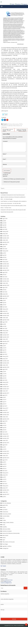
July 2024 (4, 253)
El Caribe (4, 520)
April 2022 (4, 289)
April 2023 (4, 274)
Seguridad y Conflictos (6, 546)
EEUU (3, 518)
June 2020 (4, 326)
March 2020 (4, 328)
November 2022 (5, 281)
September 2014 (5, 457)
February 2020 (5, 330)
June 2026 (4, 222)
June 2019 (4, 347)
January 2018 (5, 384)
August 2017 (4, 395)
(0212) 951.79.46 (8, 580)
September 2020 (5, 319)
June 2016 (4, 425)
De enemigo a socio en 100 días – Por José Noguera (7, 130)
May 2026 (4, 225)
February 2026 (5, 231)
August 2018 (4, 369)
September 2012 (5, 494)
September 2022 (5, 285)
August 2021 (4, 298)
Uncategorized (5, 548)
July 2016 (4, 423)
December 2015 (5, 436)
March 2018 (4, 380)
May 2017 (4, 401)
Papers (3, 539)
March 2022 (4, 291)
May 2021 (4, 302)
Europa (3, 524)
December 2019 (5, 335)
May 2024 (4, 255)
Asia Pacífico (4, 509)
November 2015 (5, 438)
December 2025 (5, 235)
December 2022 (5, 278)
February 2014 (5, 472)
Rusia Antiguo (5, 544)
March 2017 (4, 406)
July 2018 (4, 371)
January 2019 (5, 358)
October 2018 (5, 365)
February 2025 (5, 250)
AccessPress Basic (20, 625)
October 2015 (5, 440)
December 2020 (5, 313)
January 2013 (5, 488)
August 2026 (4, 218)
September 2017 (5, 393)
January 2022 (5, 294)
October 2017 (5, 391)
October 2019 (5, 339)
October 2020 (5, 317)
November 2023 (5, 266)
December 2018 (5, 360)
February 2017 (5, 408)
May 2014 (4, 466)
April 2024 (4, 257)
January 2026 (5, 233)
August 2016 (4, 421)
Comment (5, 141)
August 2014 (4, 459)
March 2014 (4, 470)
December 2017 (5, 386)
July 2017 (4, 397)
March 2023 (4, 276)
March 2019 (4, 354)
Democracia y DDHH (17, 124)
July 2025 (4, 246)
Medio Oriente (5, 535)
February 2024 (5, 261)
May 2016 (4, 427)
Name (5, 154)
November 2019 (5, 337)
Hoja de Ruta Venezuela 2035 (7, 212)
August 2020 (4, 322)
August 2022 (4, 287)
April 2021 (4, 304)
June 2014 (4, 464)
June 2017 (4, 399)
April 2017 (4, 403)
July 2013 (4, 477)
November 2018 (5, 363)
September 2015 (5, 442)
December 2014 (5, 451)
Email (4, 159)
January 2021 (5, 311)
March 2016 (4, 431)
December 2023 (5, 263)
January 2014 (5, 475)
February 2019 (5, 356)
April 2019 (4, 352)
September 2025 (5, 242)
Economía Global (5, 516)
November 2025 (5, 238)
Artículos (10, 124)
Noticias (4, 537)
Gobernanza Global (6, 529)
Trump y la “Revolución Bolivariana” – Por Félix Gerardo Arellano (21, 130)
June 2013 (4, 479)
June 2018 (4, 373)
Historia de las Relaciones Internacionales (11, 533)
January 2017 (5, 410)
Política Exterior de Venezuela (8, 542)
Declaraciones (5, 511)
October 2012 (5, 492)
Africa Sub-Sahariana (6, 503)
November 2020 (5, 315)
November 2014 (5, 453)
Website (5, 164)
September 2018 (5, 367)
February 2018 (5, 382)
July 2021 (4, 300)
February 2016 (5, 434)
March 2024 (4, 259)
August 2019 (4, 343)
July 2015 (4, 447)
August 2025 (4, 244)
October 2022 (5, 283)
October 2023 (5, 268)
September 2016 (5, 419)
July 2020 (4, 324)
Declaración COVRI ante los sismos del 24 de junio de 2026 (13, 209)
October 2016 (5, 416)
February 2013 (5, 485)
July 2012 (4, 496)
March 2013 (4, 483)
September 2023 (5, 270)
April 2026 (4, 227)
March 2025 (4, 248)
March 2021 (4, 306)
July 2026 (4, 220)
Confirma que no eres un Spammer (6, 174)
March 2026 (4, 229)
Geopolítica (4, 526)
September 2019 (5, 341)
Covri (12, 625)
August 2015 (4, 444)
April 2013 (4, 481)
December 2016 (5, 412)
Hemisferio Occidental (6, 125)
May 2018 (4, 375)
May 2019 (4, 350)
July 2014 (4, 462)
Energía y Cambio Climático (8, 522)
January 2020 (5, 332)
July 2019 (4, 345)
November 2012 (5, 490)
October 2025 (5, 240)
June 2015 (4, 449)
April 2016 (4, 429)
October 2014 (5, 455)
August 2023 (4, 272)
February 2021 (5, 309)
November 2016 (5, 414)
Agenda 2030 (5, 505)
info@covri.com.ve (7, 581)
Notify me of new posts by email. (12, 182)
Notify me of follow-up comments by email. (14, 179)
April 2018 (4, 378)
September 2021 (5, 296)
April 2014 (4, 468)
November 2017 (5, 388)
